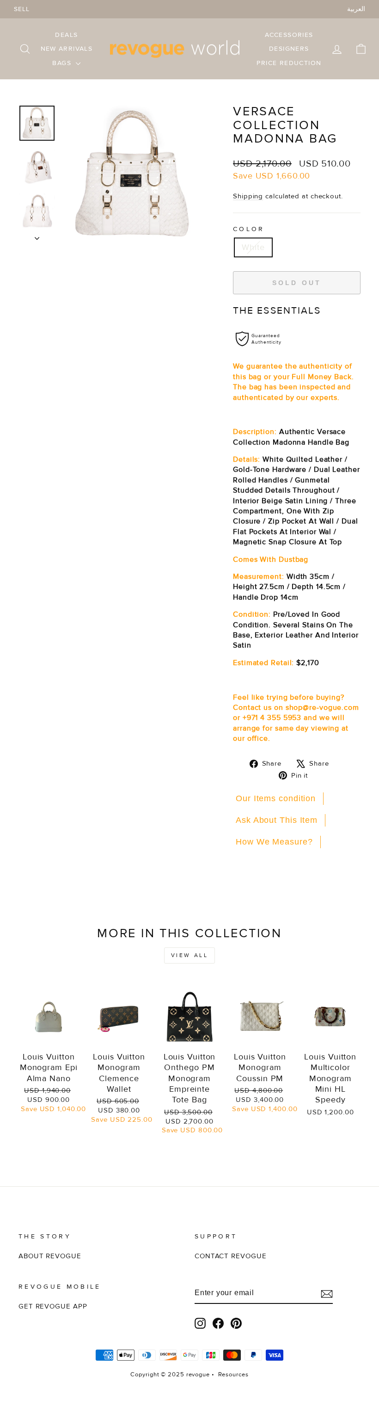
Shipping (248, 196)
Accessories (289, 35)
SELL (22, 9)
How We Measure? (274, 841)
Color (249, 229)
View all (189, 955)
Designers (289, 49)
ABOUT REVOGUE (49, 1256)
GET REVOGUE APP (52, 1306)
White (253, 247)
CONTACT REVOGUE (231, 1256)
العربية (356, 9)
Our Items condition (276, 798)
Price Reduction (289, 63)
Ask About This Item (277, 820)
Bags (62, 63)
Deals (66, 35)
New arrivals (67, 49)
